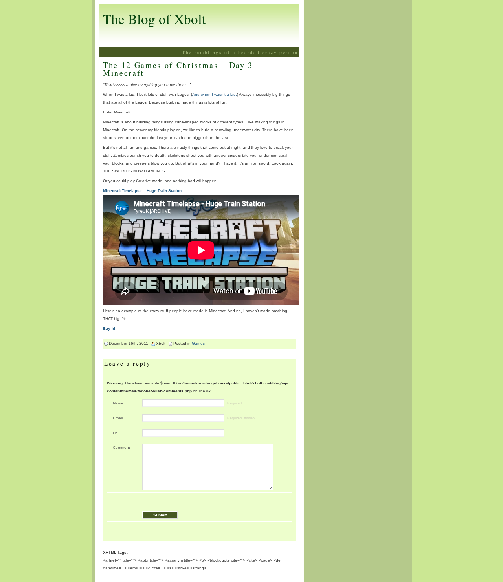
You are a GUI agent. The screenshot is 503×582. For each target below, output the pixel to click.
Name (118, 403)
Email (118, 418)
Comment (121, 447)
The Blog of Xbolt (154, 18)
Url (115, 433)
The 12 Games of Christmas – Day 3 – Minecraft (182, 69)
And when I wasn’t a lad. (214, 94)
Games (198, 343)
